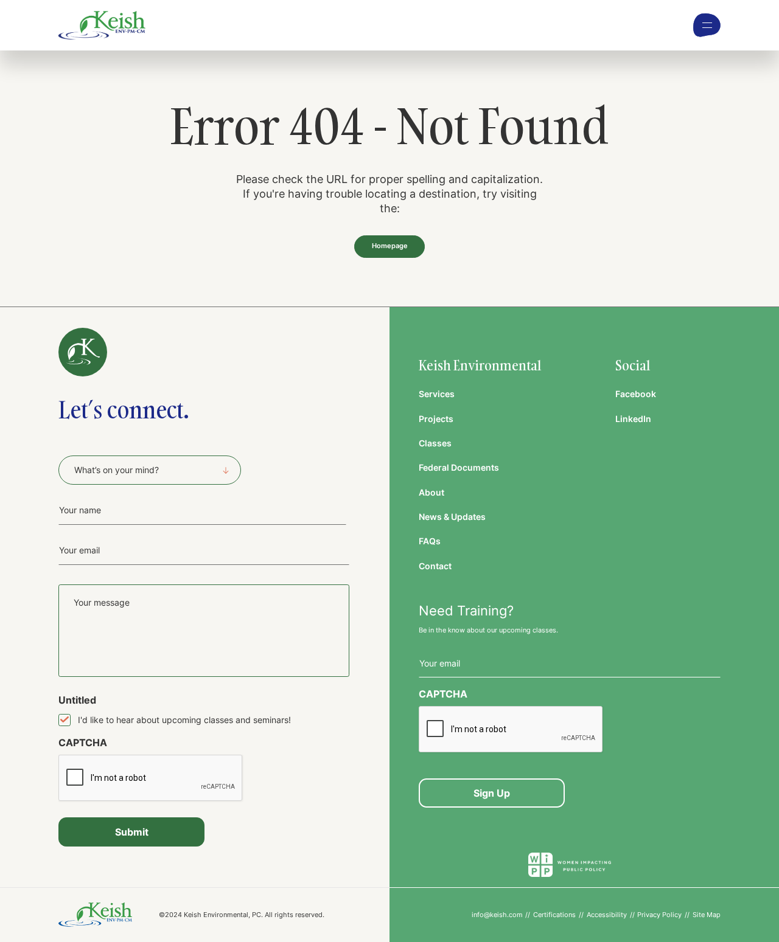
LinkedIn (633, 419)
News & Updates (452, 516)
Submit (131, 832)
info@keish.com (497, 914)
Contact (435, 566)
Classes (435, 443)
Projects (436, 419)
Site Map (707, 914)
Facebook (635, 394)
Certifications (554, 914)
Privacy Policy (659, 914)
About (431, 492)
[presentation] (150, 778)
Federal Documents (459, 467)
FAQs (430, 541)
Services (437, 394)
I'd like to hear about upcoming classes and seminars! (184, 720)
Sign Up (491, 793)
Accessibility (607, 914)
